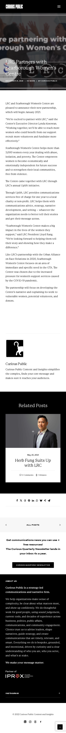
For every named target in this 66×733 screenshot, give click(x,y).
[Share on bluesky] (41, 500)
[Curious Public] (14, 6)
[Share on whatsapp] (37, 500)
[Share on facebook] (17, 500)
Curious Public (49, 81)
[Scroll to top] (60, 726)
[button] (59, 6)
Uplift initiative (30, 185)
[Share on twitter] (21, 500)
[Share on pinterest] (29, 500)
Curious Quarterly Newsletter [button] (33, 565)
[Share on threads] (25, 500)
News (32, 81)
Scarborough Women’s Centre (33, 103)
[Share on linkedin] (33, 500)
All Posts (33, 524)
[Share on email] (49, 500)
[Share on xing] (45, 500)
